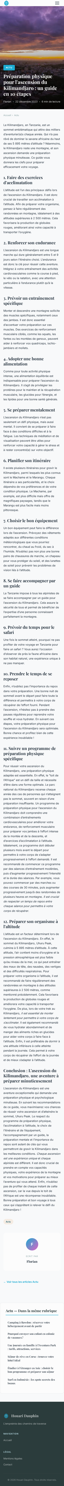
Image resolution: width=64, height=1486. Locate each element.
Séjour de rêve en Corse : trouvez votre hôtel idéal (31, 1358)
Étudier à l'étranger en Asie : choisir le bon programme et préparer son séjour (31, 1369)
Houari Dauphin (25, 1415)
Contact (7, 1464)
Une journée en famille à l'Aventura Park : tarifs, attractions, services (32, 1347)
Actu (9, 67)
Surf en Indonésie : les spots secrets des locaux (31, 1381)
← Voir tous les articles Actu (20, 1281)
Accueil (7, 115)
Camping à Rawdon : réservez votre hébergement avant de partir (29, 1324)
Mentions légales (12, 1458)
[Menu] (57, 3)
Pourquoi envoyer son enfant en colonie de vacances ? (31, 1335)
